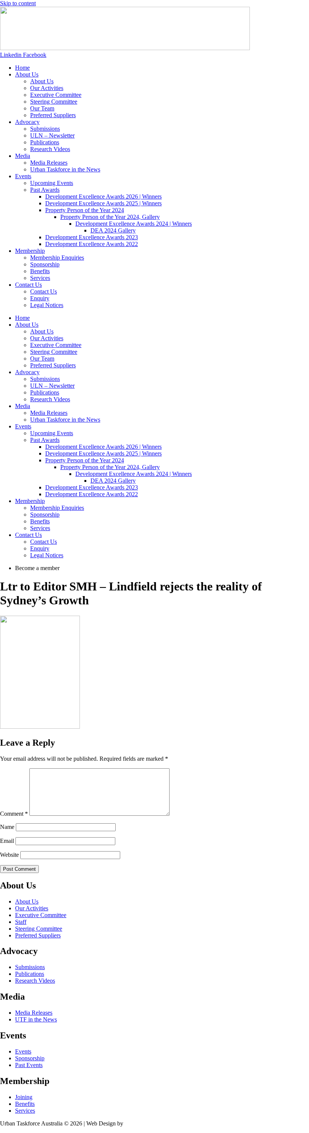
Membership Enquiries (57, 257)
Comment (14, 813)
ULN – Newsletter (52, 135)
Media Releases (48, 162)
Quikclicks (137, 1123)
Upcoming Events (51, 183)
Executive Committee (55, 95)
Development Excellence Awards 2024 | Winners (133, 223)
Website (9, 855)
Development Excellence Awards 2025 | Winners (103, 203)
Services (40, 278)
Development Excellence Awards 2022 (91, 244)
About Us (26, 74)
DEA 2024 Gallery (113, 230)
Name (7, 827)
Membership (30, 251)
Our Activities (46, 88)
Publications (44, 142)
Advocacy (27, 122)
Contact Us (28, 284)
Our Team (42, 108)
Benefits (40, 271)
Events (23, 176)
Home (22, 67)
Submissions (45, 128)
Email (7, 841)
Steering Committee (53, 101)
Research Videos (50, 149)
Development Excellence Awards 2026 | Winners (103, 196)
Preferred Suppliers (53, 115)
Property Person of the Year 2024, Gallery (110, 217)
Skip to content (18, 3)
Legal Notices (46, 305)
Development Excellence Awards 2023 (91, 237)
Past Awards (45, 190)
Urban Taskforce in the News (65, 169)
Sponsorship (45, 264)
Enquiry (39, 298)
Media (22, 156)
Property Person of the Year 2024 (84, 210)
